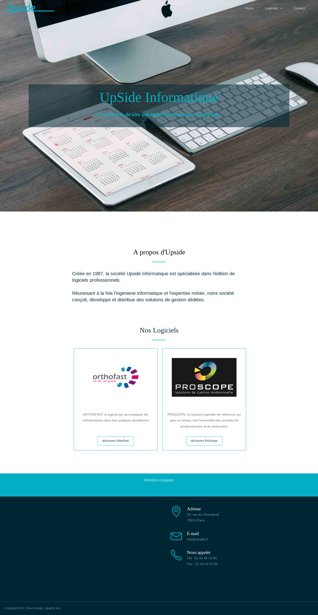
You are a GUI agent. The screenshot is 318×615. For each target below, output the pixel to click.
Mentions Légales (159, 480)
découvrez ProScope (204, 440)
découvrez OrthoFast (115, 440)
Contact (299, 8)
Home (249, 8)
